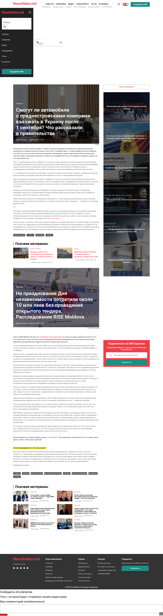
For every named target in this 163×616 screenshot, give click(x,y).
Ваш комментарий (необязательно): (22, 601)
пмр (30, 235)
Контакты (49, 570)
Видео (71, 4)
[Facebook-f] (14, 568)
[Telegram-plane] (27, 568)
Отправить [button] (3, 615)
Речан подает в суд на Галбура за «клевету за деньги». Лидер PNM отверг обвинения (42, 496)
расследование (93, 473)
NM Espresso (47, 7)
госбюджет (26, 473)
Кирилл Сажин (35, 516)
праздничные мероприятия (79, 473)
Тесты (94, 4)
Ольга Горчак (34, 501)
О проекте (49, 563)
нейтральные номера (19, 235)
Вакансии (49, 574)
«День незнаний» (53, 218)
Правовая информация (54, 577)
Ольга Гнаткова (21, 140)
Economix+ (103, 4)
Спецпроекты (82, 4)
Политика (19, 103)
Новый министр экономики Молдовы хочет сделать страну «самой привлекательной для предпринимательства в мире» (42, 511)
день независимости (37, 473)
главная (17, 473)
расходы (17, 476)
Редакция (49, 567)
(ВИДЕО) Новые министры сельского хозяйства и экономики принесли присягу (42, 524)
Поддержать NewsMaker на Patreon (58, 581)
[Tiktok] (24, 568)
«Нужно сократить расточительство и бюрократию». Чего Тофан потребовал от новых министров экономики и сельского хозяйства (86, 511)
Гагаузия (68, 7)
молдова (66, 473)
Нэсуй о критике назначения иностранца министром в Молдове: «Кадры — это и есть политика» (86, 496)
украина (49, 235)
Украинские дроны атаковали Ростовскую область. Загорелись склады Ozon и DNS (86, 254)
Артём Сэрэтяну (36, 262)
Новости (50, 4)
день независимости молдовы (53, 473)
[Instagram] (21, 568)
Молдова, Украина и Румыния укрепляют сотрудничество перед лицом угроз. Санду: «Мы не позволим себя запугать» (85, 525)
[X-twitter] (17, 568)
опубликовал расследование (50, 337)
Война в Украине (35, 248)
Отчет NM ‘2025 (106, 7)
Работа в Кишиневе (126, 87)
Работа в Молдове (80, 7)
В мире (76, 248)
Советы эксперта (93, 7)
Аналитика (61, 4)
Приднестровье (58, 7)
